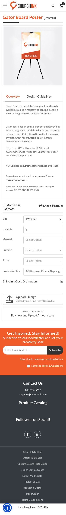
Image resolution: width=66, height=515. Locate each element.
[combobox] (43, 219)
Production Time (12, 271)
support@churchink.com (33, 394)
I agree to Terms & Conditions (47, 365)
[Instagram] (38, 433)
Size (5, 218)
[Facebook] (28, 433)
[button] (7, 507)
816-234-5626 (33, 390)
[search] (53, 5)
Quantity (7, 229)
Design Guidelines (39, 96)
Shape (6, 260)
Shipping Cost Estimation (20, 281)
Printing (7, 249)
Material (7, 239)
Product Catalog (33, 402)
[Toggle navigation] (5, 5)
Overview (13, 96)
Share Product (53, 206)
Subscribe (55, 350)
